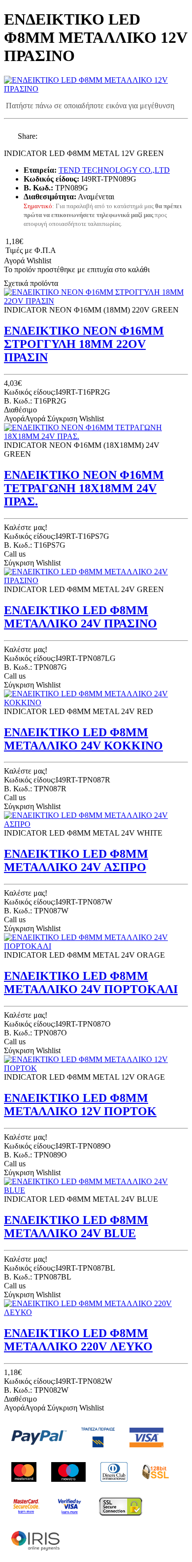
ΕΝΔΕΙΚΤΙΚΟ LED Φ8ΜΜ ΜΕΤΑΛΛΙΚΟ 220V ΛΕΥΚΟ (78, 1340)
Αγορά (14, 260)
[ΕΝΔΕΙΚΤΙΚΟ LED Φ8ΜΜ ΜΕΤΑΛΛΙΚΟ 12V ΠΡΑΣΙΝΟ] (96, 89)
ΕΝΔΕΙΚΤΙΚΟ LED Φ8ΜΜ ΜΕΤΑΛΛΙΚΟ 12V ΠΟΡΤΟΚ (80, 1105)
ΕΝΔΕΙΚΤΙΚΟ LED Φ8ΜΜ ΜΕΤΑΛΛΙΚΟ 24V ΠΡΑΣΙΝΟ (80, 617)
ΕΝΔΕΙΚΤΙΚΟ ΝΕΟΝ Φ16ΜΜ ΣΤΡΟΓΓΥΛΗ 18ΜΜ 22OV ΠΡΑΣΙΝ (84, 344)
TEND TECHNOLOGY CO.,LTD (114, 170)
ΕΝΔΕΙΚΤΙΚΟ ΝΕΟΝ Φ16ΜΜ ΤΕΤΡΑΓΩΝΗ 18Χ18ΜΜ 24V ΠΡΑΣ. (84, 488)
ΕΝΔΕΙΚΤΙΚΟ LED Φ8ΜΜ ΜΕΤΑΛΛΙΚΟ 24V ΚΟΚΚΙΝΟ (83, 739)
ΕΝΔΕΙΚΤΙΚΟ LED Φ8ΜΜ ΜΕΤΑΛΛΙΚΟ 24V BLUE (76, 1227)
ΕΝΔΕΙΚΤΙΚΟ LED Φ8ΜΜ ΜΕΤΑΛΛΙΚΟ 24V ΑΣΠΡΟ (76, 860)
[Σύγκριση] (60, 260)
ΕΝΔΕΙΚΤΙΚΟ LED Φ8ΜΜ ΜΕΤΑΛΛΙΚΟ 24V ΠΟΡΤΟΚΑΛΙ (91, 982)
